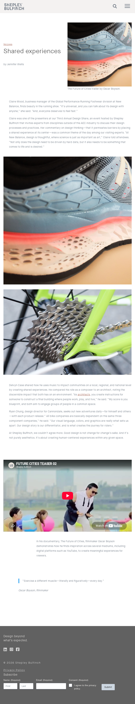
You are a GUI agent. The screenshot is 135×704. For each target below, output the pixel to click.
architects (84, 394)
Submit (108, 687)
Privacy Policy (14, 670)
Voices (7, 44)
